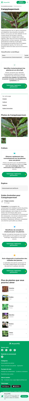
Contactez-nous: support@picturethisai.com (15, 380)
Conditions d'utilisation (22, 371)
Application (20, 365)
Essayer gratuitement (21, 2)
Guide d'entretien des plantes (8, 365)
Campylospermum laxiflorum (10, 188)
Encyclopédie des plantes (6, 6)
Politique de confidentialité (8, 371)
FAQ (2, 380)
